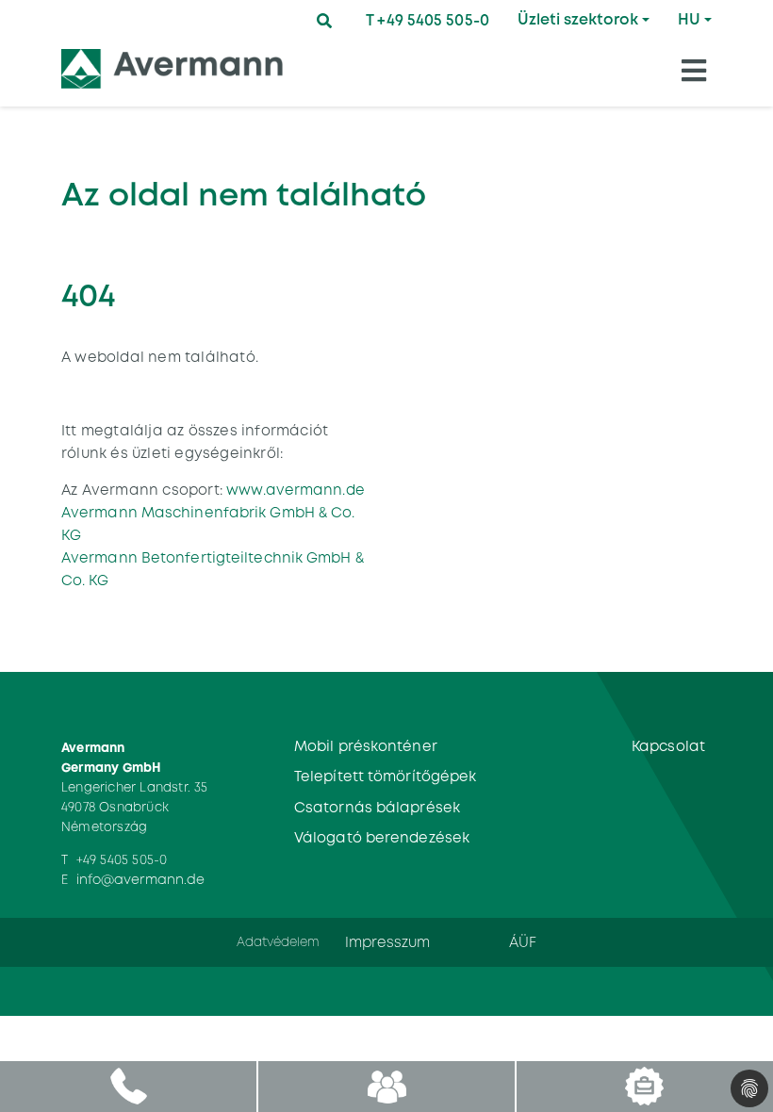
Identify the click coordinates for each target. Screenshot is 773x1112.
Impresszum (388, 942)
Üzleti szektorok (578, 19)
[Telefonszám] (128, 1085)
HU (689, 19)
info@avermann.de (141, 879)
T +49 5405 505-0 (427, 20)
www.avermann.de (295, 490)
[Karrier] (644, 1085)
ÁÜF (522, 942)
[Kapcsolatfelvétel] (386, 1085)
